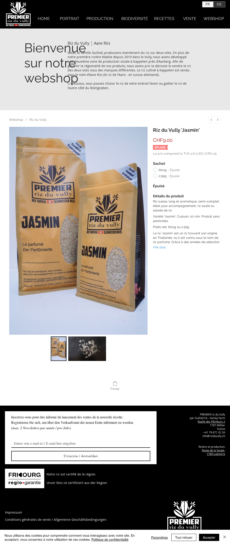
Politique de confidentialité (109, 539)
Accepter (209, 537)
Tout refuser (183, 537)
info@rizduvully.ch (213, 436)
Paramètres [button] (159, 537)
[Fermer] (224, 537)
